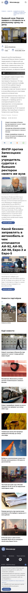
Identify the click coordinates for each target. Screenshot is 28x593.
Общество (6, 29)
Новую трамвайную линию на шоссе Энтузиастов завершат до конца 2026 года (15, 136)
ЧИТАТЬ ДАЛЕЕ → (8, 222)
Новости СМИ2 (6, 323)
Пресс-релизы (21, 556)
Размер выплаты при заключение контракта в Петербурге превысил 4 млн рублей (13, 512)
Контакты (11, 556)
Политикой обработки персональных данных (13, 581)
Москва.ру (14, 2)
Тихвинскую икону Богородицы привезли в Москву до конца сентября (12, 433)
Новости (5, 257)
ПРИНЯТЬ (6, 589)
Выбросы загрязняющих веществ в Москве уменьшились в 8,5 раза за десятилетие (13, 459)
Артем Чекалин (6, 115)
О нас (4, 556)
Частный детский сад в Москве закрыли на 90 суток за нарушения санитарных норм (13, 486)
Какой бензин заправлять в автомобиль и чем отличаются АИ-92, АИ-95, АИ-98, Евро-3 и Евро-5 (13, 241)
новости (15, 115)
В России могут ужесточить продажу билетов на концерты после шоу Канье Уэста (12, 539)
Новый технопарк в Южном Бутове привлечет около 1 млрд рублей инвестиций (15, 124)
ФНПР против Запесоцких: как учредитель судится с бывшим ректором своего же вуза (13, 161)
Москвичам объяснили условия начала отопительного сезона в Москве (15, 130)
